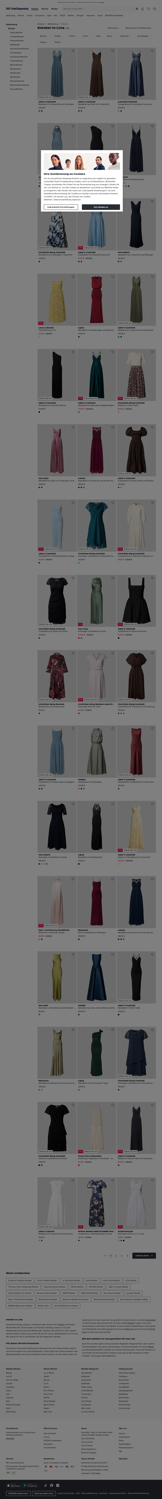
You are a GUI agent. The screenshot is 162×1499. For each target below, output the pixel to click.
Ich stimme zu (101, 207)
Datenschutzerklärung (62, 200)
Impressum (76, 200)
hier (66, 197)
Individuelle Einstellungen (60, 207)
